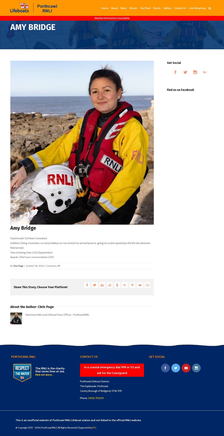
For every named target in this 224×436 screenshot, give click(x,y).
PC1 (94, 427)
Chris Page (18, 266)
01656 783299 (96, 398)
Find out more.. (44, 374)
